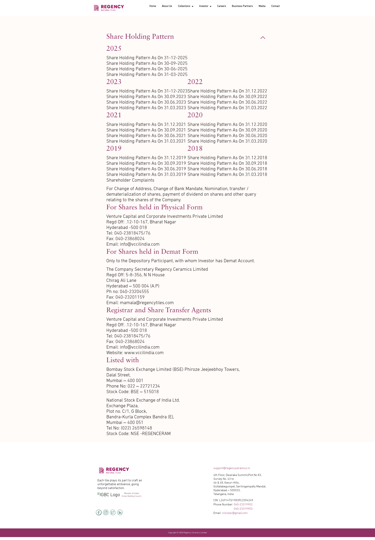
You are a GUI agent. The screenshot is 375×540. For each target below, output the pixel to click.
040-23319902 (243, 504)
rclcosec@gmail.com (235, 513)
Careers (221, 6)
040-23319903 (243, 509)
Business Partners (242, 6)
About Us (167, 6)
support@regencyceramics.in (231, 468)
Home (152, 6)
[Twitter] (113, 512)
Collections (184, 6)
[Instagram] (106, 512)
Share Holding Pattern (140, 36)
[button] (187, 37)
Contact (275, 6)
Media (262, 6)
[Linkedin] (120, 512)
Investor (203, 6)
